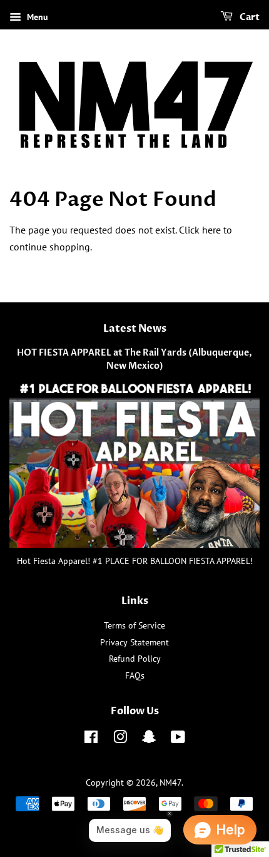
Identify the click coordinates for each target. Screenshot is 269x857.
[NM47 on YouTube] (178, 739)
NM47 (170, 782)
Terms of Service (134, 625)
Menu (36, 17)
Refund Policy (135, 658)
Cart (249, 17)
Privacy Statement (134, 642)
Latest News (134, 329)
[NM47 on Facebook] (91, 739)
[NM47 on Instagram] (120, 739)
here (211, 229)
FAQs (135, 675)
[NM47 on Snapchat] (149, 739)
